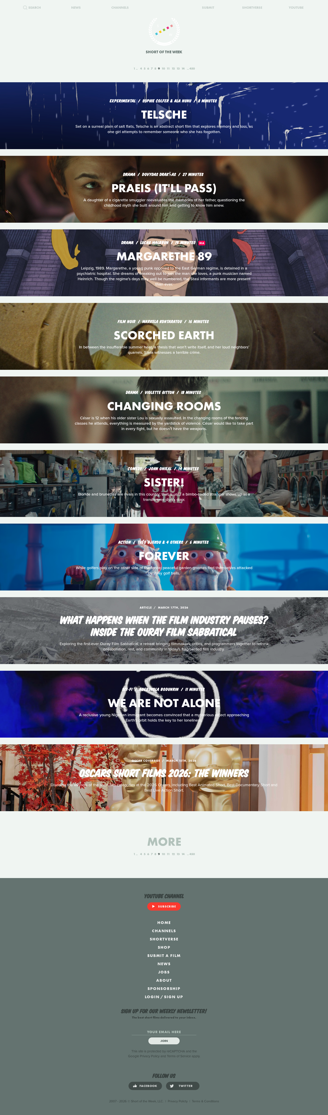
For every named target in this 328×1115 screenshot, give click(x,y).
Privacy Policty (178, 1101)
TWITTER (186, 1086)
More (164, 841)
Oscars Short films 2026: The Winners (164, 772)
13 (178, 68)
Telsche (164, 114)
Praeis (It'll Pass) (164, 188)
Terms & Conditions (205, 1101)
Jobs (164, 972)
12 (173, 68)
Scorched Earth (164, 335)
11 (168, 68)
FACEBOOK (148, 1086)
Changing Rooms (164, 406)
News (164, 963)
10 (163, 68)
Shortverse (164, 939)
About (164, 980)
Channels (164, 930)
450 (192, 68)
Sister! (164, 482)
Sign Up (173, 996)
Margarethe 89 (164, 256)
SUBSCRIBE (167, 906)
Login (152, 996)
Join (164, 1041)
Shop (164, 947)
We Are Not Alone (164, 703)
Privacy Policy (150, 1056)
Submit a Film (164, 955)
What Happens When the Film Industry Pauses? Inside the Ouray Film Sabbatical (164, 625)
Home (164, 922)
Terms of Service (179, 1056)
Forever (164, 556)
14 (183, 68)
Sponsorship (164, 988)
